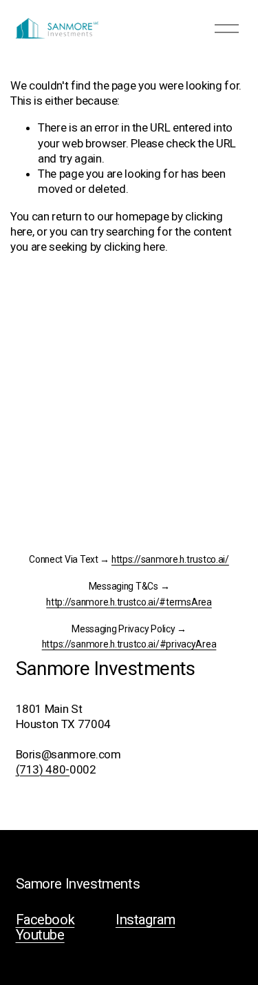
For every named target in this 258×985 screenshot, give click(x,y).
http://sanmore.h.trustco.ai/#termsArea (128, 602)
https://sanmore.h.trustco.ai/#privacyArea (129, 644)
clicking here (135, 246)
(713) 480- (43, 769)
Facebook (45, 919)
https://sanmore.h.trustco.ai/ (170, 559)
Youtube (40, 934)
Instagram (145, 919)
